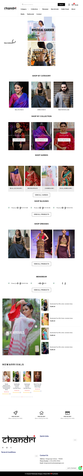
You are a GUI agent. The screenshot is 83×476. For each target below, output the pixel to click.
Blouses (19, 109)
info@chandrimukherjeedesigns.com (54, 463)
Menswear (63, 109)
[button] (4, 367)
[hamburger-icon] (75, 440)
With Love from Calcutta (19, 135)
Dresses (41, 109)
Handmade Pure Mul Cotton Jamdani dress (17, 386)
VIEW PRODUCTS (19, 140)
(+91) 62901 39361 (54, 461)
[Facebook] (2, 447)
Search (61, 4)
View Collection (36, 35)
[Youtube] (11, 447)
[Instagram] (7, 447)
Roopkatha (64, 135)
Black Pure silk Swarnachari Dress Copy (27, 385)
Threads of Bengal (41, 135)
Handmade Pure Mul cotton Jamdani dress (6, 386)
